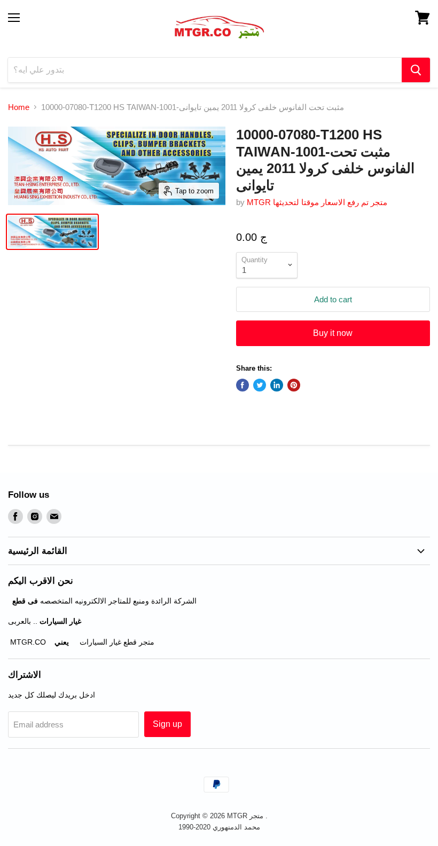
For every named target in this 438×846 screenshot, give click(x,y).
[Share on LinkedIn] (276, 385)
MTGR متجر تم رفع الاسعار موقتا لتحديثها (317, 202)
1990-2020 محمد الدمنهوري (219, 827)
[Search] (416, 70)
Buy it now (333, 333)
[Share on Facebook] (242, 385)
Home (18, 107)
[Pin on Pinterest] (293, 385)
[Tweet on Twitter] (259, 385)
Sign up (167, 723)
